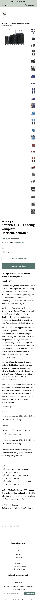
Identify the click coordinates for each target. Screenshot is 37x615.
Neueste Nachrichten (18, 543)
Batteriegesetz (18, 563)
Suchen (18, 554)
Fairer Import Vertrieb (25, 600)
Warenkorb (31, 5)
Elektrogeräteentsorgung (18, 566)
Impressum (18, 557)
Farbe (4, 248)
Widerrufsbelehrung (18, 569)
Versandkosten (19, 242)
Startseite (5, 23)
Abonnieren (29, 593)
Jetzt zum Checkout (19, 266)
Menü (6, 5)
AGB (18, 560)
